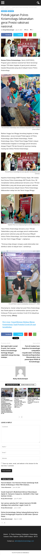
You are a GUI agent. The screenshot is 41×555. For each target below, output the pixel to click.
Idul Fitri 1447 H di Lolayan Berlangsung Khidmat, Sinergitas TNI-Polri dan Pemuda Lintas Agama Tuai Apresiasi (20, 402)
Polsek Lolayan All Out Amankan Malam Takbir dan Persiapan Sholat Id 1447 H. (34, 400)
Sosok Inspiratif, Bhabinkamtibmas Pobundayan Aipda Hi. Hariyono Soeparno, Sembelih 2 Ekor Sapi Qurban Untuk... (19, 494)
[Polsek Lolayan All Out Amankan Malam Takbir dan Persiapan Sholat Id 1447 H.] (34, 392)
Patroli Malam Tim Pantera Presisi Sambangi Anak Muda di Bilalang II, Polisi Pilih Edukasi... (19, 484)
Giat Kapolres (5, 396)
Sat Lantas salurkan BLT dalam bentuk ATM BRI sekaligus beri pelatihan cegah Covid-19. (18, 504)
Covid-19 (4, 11)
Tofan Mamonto (6, 487)
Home (2, 7)
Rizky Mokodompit (8, 30)
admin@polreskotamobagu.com (24, 541)
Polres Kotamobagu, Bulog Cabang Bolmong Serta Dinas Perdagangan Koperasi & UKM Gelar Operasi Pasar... (19, 514)
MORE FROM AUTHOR (27, 384)
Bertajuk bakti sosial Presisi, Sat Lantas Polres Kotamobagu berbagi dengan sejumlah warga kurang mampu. (10, 351)
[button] (37, 3)
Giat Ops (10, 11)
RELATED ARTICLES (12, 384)
